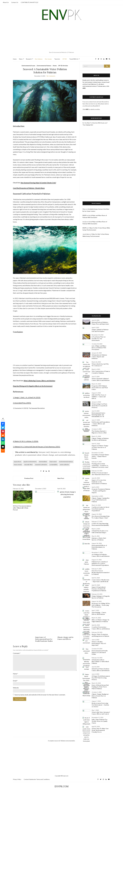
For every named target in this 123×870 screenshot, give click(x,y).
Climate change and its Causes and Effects (65, 638)
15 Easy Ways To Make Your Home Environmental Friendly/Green (100, 730)
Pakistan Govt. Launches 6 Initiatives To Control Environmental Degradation (100, 563)
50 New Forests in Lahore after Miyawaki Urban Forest (22, 508)
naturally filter (28, 464)
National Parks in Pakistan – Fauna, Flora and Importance (100, 323)
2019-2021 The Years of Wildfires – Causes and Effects (99, 396)
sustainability (53, 464)
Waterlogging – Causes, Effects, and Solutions (99, 613)
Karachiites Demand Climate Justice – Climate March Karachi (100, 456)
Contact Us (14, 2)
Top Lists (57, 59)
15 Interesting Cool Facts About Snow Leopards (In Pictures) (99, 405)
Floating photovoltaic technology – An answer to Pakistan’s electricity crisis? (100, 465)
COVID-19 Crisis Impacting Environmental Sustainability (100, 524)
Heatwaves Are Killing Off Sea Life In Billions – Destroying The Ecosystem (101, 605)
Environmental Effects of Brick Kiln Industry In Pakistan (99, 547)
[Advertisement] (61, 36)
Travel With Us (73, 59)
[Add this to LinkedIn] (3, 439)
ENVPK (84, 215)
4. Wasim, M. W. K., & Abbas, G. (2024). (25, 441)
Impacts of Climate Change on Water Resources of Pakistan (100, 447)
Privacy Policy (17, 779)
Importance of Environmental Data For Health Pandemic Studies (44, 639)
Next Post (60, 478)
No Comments (51, 76)
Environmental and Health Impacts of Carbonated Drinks (100, 652)
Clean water (53, 461)
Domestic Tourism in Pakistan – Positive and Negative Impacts (101, 490)
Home (15, 59)
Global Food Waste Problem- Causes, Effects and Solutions (101, 669)
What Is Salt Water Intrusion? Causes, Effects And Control (101, 713)
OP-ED (64, 59)
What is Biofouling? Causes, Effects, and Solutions (39, 380)
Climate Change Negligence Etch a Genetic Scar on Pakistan (100, 695)
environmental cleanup (66, 461)
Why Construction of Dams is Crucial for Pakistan (101, 372)
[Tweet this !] (3, 428)
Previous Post (28, 478)
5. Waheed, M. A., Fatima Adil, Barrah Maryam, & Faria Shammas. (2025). (36, 446)
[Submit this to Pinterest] (3, 431)
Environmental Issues (28, 65)
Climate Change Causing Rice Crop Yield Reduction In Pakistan (101, 499)
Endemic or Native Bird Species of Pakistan (99, 539)
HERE (87, 109)
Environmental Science (44, 65)
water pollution (64, 464)
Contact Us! (89, 125)
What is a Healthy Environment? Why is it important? (99, 643)
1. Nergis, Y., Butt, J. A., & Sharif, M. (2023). (26, 397)
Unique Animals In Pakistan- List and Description (100, 330)
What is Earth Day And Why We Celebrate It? (100, 365)
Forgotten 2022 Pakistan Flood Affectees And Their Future (100, 387)
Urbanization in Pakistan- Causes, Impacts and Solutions (99, 356)
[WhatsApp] (3, 443)
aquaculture (17, 461)
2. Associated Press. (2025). (22, 403)
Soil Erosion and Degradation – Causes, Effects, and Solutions (101, 423)
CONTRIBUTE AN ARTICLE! (29, 2)
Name (15, 674)
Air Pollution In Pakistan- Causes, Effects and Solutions (100, 555)
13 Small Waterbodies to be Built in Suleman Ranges (100, 531)
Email (15, 681)
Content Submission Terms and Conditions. (37, 779)
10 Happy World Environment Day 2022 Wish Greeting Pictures (101, 677)
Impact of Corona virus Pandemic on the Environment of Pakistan (99, 481)
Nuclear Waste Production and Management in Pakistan (100, 635)
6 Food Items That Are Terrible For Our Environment (99, 338)
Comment (16, 653)
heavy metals (18, 464)
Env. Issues (48, 59)
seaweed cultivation (41, 464)
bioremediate (43, 461)
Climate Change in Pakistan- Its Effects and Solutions (100, 439)
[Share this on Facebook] (3, 424)
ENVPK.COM (61, 786)
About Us (6, 2)
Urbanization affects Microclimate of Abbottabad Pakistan (100, 661)
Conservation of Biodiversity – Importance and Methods (100, 580)
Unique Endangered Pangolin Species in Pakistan (100, 597)
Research (29, 59)
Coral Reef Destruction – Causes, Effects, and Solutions (101, 628)
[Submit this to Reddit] (3, 435)
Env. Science (38, 59)
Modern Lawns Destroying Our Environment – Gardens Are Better (100, 705)
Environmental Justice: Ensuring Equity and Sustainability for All (98, 414)
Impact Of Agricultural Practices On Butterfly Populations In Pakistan (99, 588)
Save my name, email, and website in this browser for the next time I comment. (40, 695)
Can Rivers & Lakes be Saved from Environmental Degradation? (100, 508)
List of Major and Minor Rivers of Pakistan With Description (99, 347)
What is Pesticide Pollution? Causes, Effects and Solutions (100, 379)
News (21, 59)
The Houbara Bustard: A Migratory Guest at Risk (99, 432)
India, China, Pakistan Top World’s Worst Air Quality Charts (99, 721)
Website (16, 688)
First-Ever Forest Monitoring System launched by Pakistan (100, 572)
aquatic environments (30, 461)
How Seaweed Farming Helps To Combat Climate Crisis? (38, 183)
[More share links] (3, 451)
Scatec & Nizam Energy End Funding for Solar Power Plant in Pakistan (100, 686)
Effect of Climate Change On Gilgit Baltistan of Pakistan (100, 620)
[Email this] (3, 447)
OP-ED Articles (63, 65)
